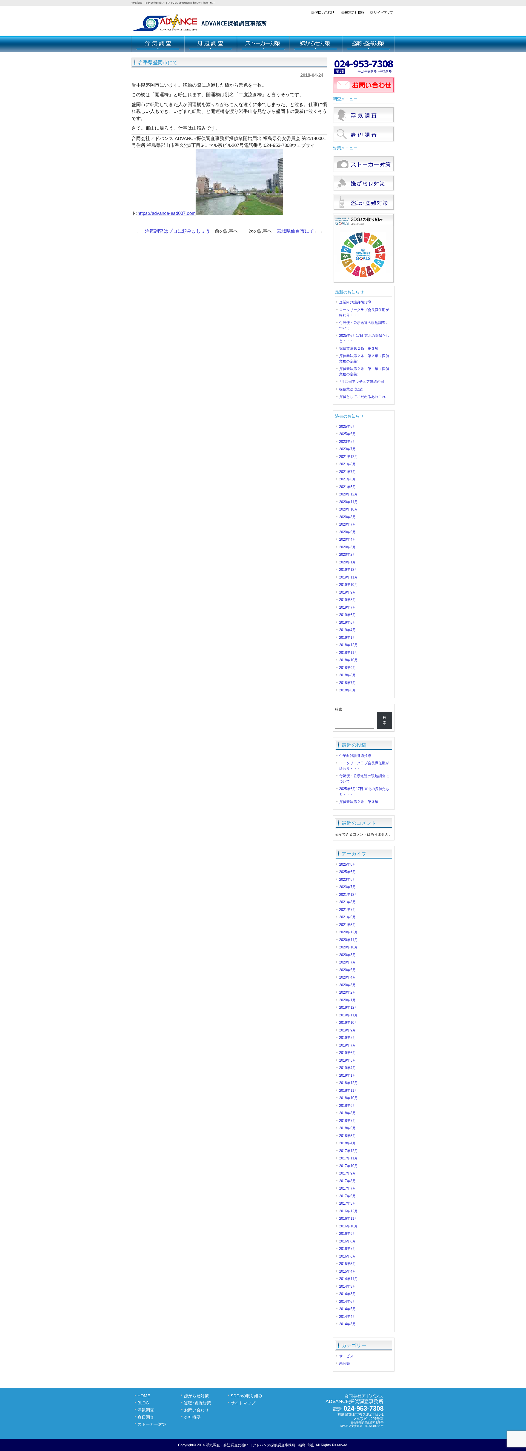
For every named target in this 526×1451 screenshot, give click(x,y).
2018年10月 (348, 660)
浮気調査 (158, 44)
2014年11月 (348, 1279)
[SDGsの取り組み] (364, 282)
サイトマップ (382, 13)
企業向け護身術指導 (355, 302)
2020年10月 (348, 509)
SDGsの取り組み (246, 1395)
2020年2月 (347, 554)
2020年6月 (347, 532)
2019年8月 (347, 600)
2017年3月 (347, 1203)
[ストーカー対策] (364, 171)
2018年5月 (347, 1136)
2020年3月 (347, 547)
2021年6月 (347, 479)
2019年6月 (347, 615)
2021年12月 (348, 457)
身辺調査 (210, 44)
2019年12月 (348, 570)
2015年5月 (347, 1264)
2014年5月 (347, 1309)
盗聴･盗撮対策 (368, 44)
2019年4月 (347, 630)
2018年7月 (347, 683)
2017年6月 (347, 1196)
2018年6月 (347, 690)
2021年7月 (347, 472)
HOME (144, 1395)
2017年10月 (348, 1166)
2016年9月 (347, 1234)
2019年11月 (348, 577)
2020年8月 (347, 517)
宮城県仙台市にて (295, 231)
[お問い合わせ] (364, 92)
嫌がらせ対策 (315, 44)
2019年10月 (348, 585)
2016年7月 (347, 1249)
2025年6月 (347, 434)
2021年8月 (347, 464)
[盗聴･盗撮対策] (364, 209)
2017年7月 (347, 1188)
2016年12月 (348, 1211)
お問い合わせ (326, 13)
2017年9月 (347, 1173)
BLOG (143, 1403)
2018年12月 (348, 645)
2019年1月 (347, 637)
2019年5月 (347, 622)
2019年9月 (347, 592)
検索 (338, 709)
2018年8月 (347, 675)
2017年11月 (348, 1158)
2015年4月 (347, 1271)
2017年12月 (348, 1151)
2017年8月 (347, 1181)
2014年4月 (347, 1317)
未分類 (344, 1363)
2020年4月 (347, 539)
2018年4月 (347, 1143)
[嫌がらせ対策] (364, 190)
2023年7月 (347, 449)
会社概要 (355, 13)
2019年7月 (347, 607)
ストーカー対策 (263, 44)
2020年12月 (348, 494)
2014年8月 (347, 1294)
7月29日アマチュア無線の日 (361, 382)
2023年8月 (347, 442)
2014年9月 (347, 1286)
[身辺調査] (364, 141)
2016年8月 (347, 1241)
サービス (346, 1356)
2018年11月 (348, 653)
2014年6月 (347, 1301)
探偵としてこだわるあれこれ (362, 397)
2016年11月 (348, 1218)
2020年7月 (347, 524)
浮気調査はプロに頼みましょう (177, 231)
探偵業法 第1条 (351, 389)
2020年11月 (348, 502)
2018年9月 (347, 668)
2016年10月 (348, 1226)
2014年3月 (347, 1324)
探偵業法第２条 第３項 (358, 348)
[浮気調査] (364, 122)
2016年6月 (347, 1256)
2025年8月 (347, 426)
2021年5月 (347, 487)
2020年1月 (347, 562)
